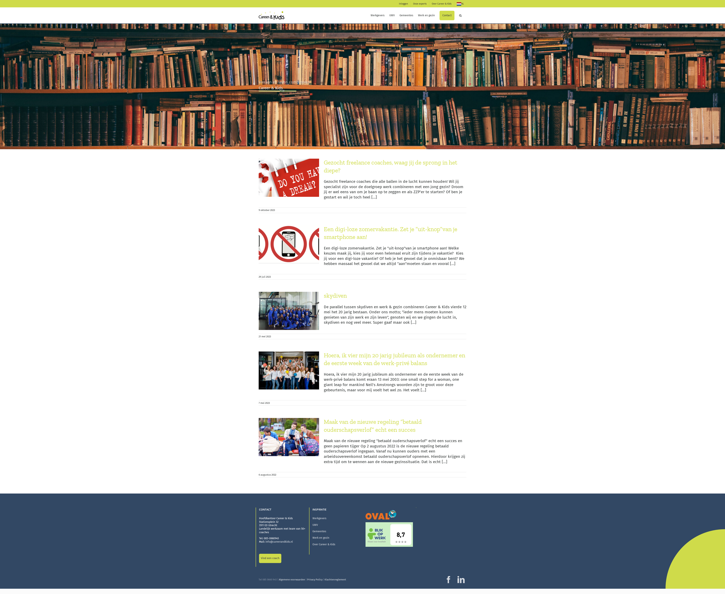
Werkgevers (319, 518)
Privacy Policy (314, 579)
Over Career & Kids (323, 544)
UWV (315, 525)
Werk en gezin (320, 537)
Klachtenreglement (335, 579)
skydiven (335, 295)
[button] (460, 15)
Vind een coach (270, 558)
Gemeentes (319, 531)
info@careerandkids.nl (279, 541)
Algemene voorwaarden (292, 579)
